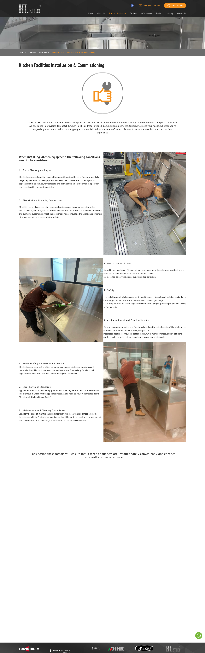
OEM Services (146, 13)
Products (159, 13)
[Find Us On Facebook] (132, 5)
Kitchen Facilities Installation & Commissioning (72, 52)
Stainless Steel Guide (117, 13)
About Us (101, 13)
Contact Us (181, 13)
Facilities (133, 13)
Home (90, 13)
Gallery (170, 13)
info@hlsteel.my (152, 5)
